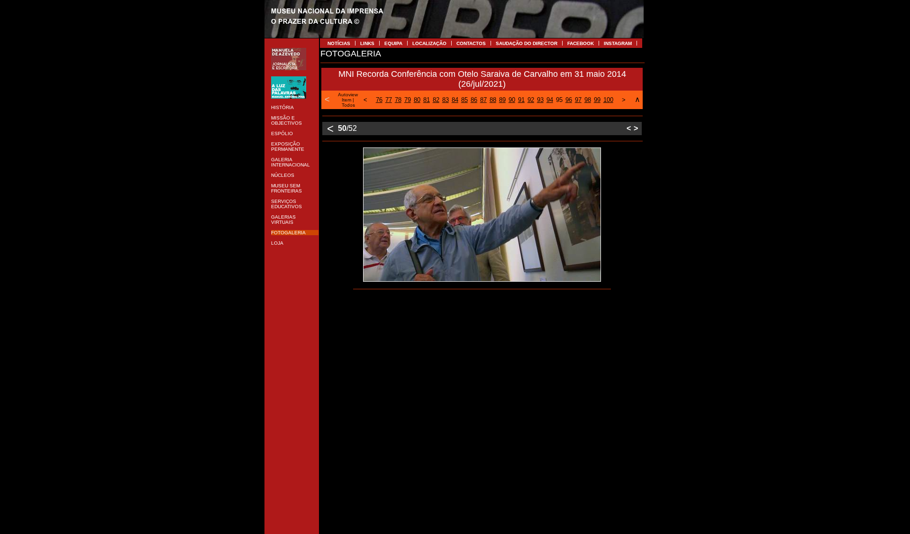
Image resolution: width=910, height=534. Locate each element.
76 (379, 99)
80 (417, 99)
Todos (348, 105)
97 (578, 99)
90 (512, 99)
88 (493, 99)
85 (464, 99)
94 (549, 99)
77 (388, 99)
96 (568, 99)
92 (531, 99)
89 (502, 99)
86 (474, 99)
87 (483, 99)
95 (559, 99)
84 (455, 99)
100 (608, 99)
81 (426, 99)
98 (587, 99)
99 (597, 99)
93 (540, 99)
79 (407, 99)
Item (346, 99)
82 (436, 99)
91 (521, 99)
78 (398, 99)
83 (445, 99)
